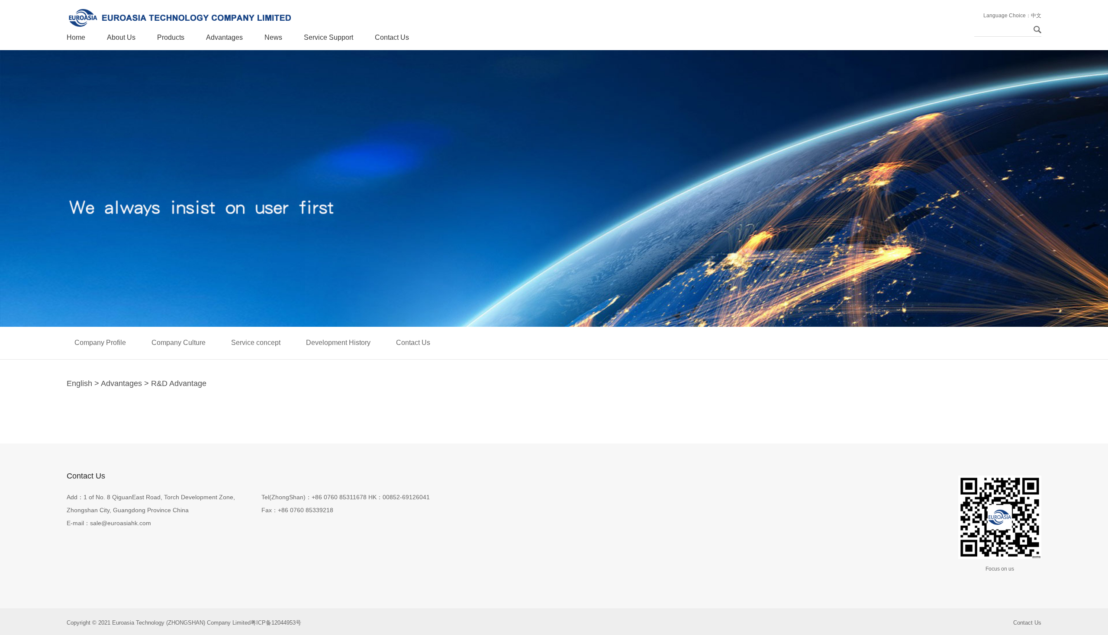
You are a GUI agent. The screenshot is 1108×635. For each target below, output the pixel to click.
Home (76, 37)
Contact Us (392, 37)
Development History (338, 342)
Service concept (255, 342)
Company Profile (100, 342)
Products (170, 37)
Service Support (328, 37)
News (273, 37)
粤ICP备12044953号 (276, 622)
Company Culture (178, 342)
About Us (121, 37)
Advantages (224, 37)
